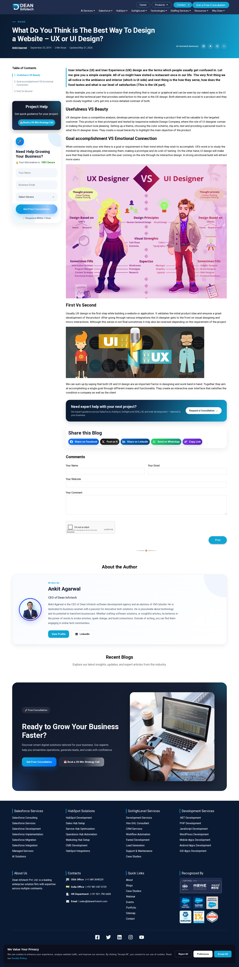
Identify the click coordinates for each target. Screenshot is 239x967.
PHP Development (190, 823)
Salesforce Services (23, 823)
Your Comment (74, 492)
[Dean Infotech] (23, 7)
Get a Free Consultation (211, 4)
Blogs (129, 885)
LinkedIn (85, 634)
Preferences (203, 954)
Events (130, 902)
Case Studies (133, 856)
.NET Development (190, 817)
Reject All (183, 954)
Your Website (73, 479)
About (129, 879)
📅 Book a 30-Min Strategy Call (36, 122)
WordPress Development (194, 834)
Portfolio (131, 907)
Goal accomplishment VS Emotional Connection (35, 83)
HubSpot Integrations (78, 850)
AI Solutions (19, 856)
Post (217, 540)
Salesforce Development (26, 828)
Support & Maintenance (139, 850)
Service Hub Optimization (80, 828)
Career (143, 4)
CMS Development (76, 845)
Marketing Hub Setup (78, 839)
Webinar (130, 896)
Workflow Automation (138, 834)
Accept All (223, 954)
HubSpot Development (79, 817)
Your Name (72, 465)
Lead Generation (135, 845)
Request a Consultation (203, 410)
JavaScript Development (194, 828)
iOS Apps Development (193, 850)
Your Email (154, 465)
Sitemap (130, 913)
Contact (181, 4)
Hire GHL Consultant (137, 823)
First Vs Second (24, 91)
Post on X (112, 441)
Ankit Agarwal (19, 47)
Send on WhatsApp (169, 441)
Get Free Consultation (36, 209)
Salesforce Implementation (27, 834)
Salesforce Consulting (24, 817)
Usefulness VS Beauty (28, 75)
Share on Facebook (86, 441)
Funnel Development (137, 839)
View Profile (59, 634)
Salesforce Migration (24, 839)
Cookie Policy (19, 958)
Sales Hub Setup (75, 823)
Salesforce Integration (25, 845)
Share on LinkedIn (137, 441)
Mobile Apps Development (195, 839)
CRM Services (134, 828)
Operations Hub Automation (81, 834)
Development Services (139, 817)
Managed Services (22, 850)
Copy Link (195, 441)
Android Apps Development (195, 845)
